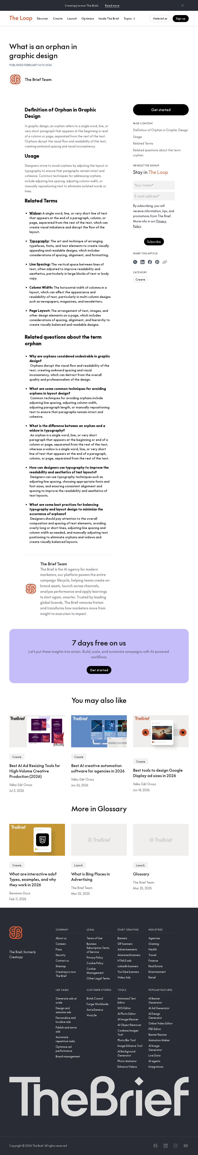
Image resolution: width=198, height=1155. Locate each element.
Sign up (180, 18)
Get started (161, 109)
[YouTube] (186, 1146)
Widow (34, 213)
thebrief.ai (160, 18)
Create (140, 279)
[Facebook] (155, 1146)
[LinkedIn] (165, 1146)
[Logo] (15, 933)
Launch (78, 865)
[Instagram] (175, 1146)
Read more (112, 5)
